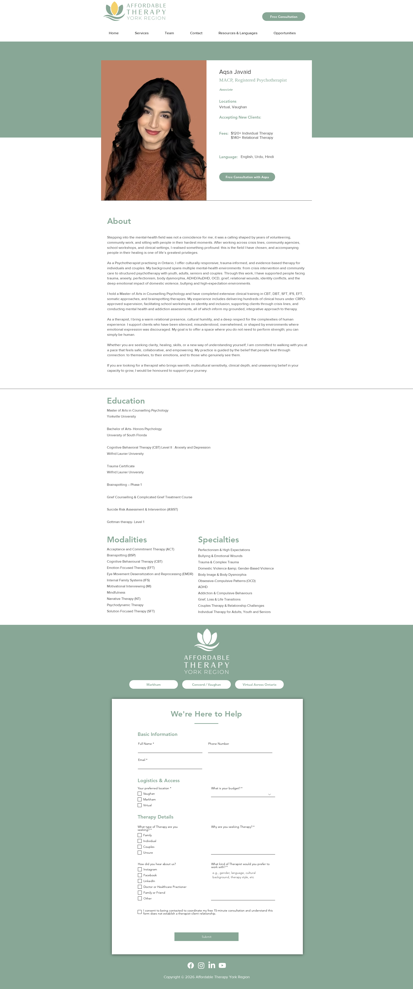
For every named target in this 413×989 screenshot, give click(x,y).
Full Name (145, 743)
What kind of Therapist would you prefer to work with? (240, 865)
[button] (242, 31)
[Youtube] (222, 965)
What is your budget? (225, 788)
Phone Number (218, 743)
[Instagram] (201, 965)
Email (141, 759)
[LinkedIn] (212, 965)
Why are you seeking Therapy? (231, 826)
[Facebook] (190, 965)
